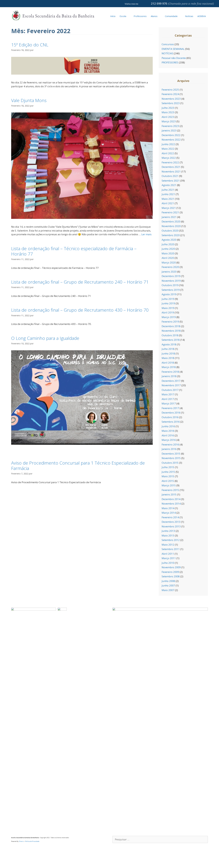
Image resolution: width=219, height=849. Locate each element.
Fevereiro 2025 (170, 89)
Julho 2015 (168, 467)
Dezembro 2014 (171, 499)
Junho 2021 (168, 194)
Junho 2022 (168, 144)
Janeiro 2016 (169, 449)
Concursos (168, 44)
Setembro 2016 (171, 421)
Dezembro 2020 (171, 221)
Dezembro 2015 (171, 453)
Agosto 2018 (169, 344)
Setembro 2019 (171, 290)
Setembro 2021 (171, 180)
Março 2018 (169, 367)
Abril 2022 (168, 153)
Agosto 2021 (169, 185)
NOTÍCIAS (167, 53)
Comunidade (171, 16)
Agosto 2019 (169, 294)
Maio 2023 (168, 112)
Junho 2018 (168, 353)
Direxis (21, 841)
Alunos (154, 16)
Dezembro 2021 (171, 167)
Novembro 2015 (171, 458)
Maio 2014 (168, 508)
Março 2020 (169, 262)
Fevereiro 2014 (170, 517)
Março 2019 (169, 317)
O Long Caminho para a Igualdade (45, 338)
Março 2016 (169, 440)
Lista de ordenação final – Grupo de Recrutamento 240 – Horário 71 (80, 282)
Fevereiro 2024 (170, 94)
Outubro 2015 (170, 462)
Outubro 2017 (170, 390)
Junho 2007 (168, 585)
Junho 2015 (168, 472)
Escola (123, 16)
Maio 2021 (168, 199)
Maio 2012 (168, 544)
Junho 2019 (168, 303)
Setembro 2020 (171, 235)
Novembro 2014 (171, 503)
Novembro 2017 (171, 385)
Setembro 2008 (171, 576)
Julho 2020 (168, 244)
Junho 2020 (168, 248)
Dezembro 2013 (171, 521)
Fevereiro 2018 (170, 371)
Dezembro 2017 (171, 381)
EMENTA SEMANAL (173, 49)
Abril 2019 (168, 312)
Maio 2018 (168, 358)
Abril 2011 (168, 553)
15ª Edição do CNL (29, 45)
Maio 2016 (168, 430)
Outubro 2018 (170, 335)
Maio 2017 (168, 394)
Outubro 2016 (170, 417)
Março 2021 (169, 208)
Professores (140, 16)
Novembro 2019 (171, 280)
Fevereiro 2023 (170, 126)
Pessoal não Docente (174, 58)
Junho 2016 (168, 426)
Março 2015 (169, 485)
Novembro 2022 (171, 139)
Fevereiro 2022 (170, 162)
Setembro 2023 (171, 103)
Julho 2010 (168, 563)
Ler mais (146, 234)
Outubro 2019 (170, 285)
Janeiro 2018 (169, 376)
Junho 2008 (168, 581)
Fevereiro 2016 (170, 444)
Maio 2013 (168, 535)
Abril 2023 (168, 117)
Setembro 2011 (171, 549)
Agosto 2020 (169, 239)
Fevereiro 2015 (170, 490)
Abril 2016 (168, 435)
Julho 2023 (168, 108)
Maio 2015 (168, 476)
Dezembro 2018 (171, 326)
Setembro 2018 (171, 339)
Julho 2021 (168, 189)
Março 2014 (169, 512)
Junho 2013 (168, 531)
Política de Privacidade (32, 841)
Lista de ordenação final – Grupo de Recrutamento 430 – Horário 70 (80, 310)
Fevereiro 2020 (170, 267)
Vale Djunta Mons (28, 100)
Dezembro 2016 (171, 412)
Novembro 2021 (171, 171)
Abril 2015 (168, 481)
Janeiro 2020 (169, 271)
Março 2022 (169, 157)
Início (112, 16)
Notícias (189, 16)
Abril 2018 (168, 362)
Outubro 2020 (170, 230)
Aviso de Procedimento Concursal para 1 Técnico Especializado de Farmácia (78, 465)
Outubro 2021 (170, 176)
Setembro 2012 (171, 540)
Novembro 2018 (171, 330)
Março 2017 (169, 403)
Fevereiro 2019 (170, 321)
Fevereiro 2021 (170, 212)
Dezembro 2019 (171, 276)
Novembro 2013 (171, 526)
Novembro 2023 (171, 98)
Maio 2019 (168, 308)
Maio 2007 (168, 590)
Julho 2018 (168, 349)
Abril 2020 (168, 258)
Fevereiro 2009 (170, 572)
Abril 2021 (168, 203)
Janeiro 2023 (169, 130)
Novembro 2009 (171, 567)
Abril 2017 (168, 399)
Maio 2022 (168, 148)
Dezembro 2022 (171, 135)
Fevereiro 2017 (170, 408)
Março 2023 (169, 121)
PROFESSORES (170, 62)
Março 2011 (169, 558)
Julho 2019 (168, 299)
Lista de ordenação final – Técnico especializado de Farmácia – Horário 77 (73, 251)
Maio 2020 (168, 253)
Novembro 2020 (171, 226)
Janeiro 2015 (169, 494)
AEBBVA (201, 16)
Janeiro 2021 (169, 217)
